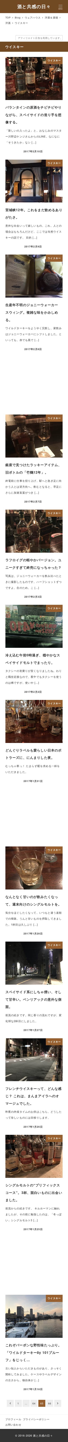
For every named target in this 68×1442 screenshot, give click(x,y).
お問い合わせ (13, 1424)
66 (49, 1403)
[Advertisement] (34, 383)
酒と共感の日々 (34, 6)
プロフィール (13, 1419)
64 (34, 1403)
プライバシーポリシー (36, 1419)
